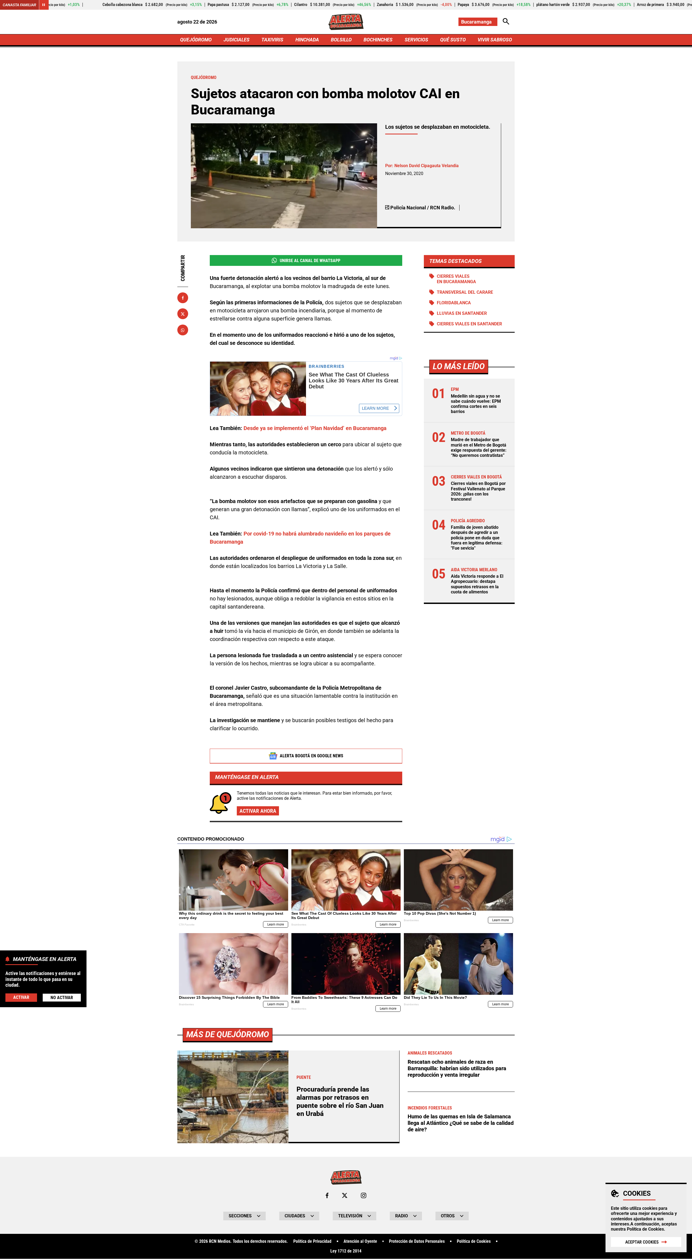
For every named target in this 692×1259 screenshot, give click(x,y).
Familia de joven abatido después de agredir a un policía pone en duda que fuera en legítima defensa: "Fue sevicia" (477, 538)
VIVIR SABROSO (495, 39)
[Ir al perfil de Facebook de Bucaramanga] (327, 1195)
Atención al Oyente (360, 1241)
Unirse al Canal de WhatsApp (310, 260)
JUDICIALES (236, 39)
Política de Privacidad (312, 1241)
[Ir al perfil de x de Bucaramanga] (344, 1195)
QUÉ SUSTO (453, 39)
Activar (21, 997)
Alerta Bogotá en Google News (311, 755)
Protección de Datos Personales (417, 1241)
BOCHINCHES (378, 39)
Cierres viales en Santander (469, 323)
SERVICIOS (416, 39)
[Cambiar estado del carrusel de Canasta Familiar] (44, 5)
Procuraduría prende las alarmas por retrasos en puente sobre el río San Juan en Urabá (340, 1101)
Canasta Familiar (19, 5)
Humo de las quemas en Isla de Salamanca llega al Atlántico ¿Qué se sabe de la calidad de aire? (461, 1123)
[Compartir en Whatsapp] (182, 330)
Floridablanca (454, 302)
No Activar (62, 997)
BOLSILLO (341, 39)
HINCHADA (307, 39)
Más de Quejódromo (227, 1034)
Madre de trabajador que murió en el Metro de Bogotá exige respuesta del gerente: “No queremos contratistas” (479, 447)
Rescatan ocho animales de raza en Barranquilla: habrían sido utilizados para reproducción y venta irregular (457, 1068)
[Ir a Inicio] (346, 22)
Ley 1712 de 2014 (345, 1251)
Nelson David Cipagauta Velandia (426, 165)
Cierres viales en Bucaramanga (456, 279)
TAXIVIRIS (272, 39)
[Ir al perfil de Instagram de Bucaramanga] (363, 1195)
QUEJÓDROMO (196, 39)
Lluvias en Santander (462, 313)
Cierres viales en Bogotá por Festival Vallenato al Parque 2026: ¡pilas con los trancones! (478, 491)
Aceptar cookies (642, 1242)
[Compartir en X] (182, 314)
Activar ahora (257, 811)
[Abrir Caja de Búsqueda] (506, 22)
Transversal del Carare (465, 292)
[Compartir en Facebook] (182, 297)
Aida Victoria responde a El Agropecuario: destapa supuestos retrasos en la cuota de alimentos (477, 584)
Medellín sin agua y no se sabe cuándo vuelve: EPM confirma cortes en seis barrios (476, 404)
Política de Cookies (645, 1229)
